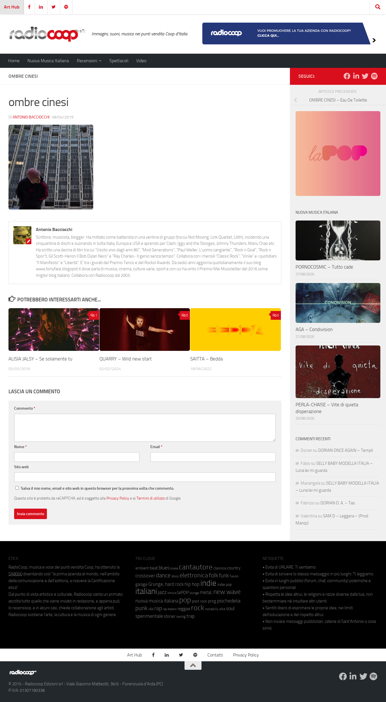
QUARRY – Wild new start (125, 359)
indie (208, 583)
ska (222, 608)
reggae (183, 608)
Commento (24, 408)
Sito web (21, 467)
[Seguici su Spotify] (374, 76)
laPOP (183, 592)
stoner (169, 616)
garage (141, 584)
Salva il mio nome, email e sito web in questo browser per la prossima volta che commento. (97, 488)
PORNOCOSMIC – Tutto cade (324, 267)
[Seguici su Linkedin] (356, 76)
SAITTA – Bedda (206, 359)
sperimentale (149, 616)
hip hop (192, 584)
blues (164, 568)
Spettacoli (118, 60)
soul (230, 608)
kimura (172, 593)
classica (219, 568)
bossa (174, 568)
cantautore (195, 567)
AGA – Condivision (314, 329)
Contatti (215, 655)
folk (213, 575)
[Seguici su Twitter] (365, 76)
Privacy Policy (118, 498)
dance (163, 575)
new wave (227, 592)
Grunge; (156, 584)
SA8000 (15, 573)
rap (158, 608)
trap (191, 616)
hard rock (174, 584)
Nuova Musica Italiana (48, 60)
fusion (234, 576)
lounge (194, 593)
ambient (142, 568)
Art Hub (11, 7)
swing (181, 616)
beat (154, 568)
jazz (162, 592)
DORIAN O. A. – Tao (337, 503)
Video (141, 60)
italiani (146, 591)
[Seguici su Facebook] (347, 76)
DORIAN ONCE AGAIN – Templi (345, 450)
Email (156, 446)
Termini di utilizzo (150, 498)
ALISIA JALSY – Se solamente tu (40, 359)
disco (175, 576)
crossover (145, 575)
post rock (199, 601)
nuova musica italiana (156, 601)
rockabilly (211, 609)
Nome (20, 446)
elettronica (194, 575)
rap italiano (170, 609)
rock (197, 607)
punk (141, 608)
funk (224, 576)
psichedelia (228, 601)
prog (212, 601)
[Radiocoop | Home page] (47, 33)
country (233, 568)
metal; (206, 592)
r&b (150, 609)
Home (13, 60)
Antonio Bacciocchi (31, 117)
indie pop (224, 584)
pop (185, 599)
